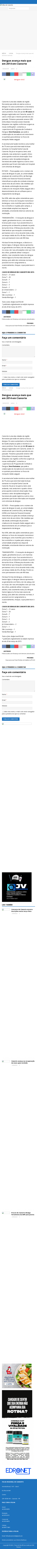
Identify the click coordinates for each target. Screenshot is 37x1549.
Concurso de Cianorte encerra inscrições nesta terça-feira (22, 910)
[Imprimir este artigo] (24, 74)
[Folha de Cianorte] (6, 5)
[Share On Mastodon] (33, 74)
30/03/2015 (5, 69)
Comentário (6, 345)
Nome (4, 360)
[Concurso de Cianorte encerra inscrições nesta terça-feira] (6, 982)
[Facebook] (18, 2)
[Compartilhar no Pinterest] (16, 74)
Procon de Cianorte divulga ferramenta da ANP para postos (22, 1213)
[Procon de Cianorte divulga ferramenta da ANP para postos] (6, 1286)
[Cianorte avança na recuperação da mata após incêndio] (6, 1134)
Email (4, 366)
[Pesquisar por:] (18, 8)
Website (4, 371)
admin (13, 69)
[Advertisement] (18, 30)
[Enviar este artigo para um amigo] (20, 74)
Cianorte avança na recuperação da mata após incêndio (23, 1062)
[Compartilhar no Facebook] (4, 74)
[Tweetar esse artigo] (8, 74)
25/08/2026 (14, 913)
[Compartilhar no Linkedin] (12, 74)
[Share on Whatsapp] (29, 74)
